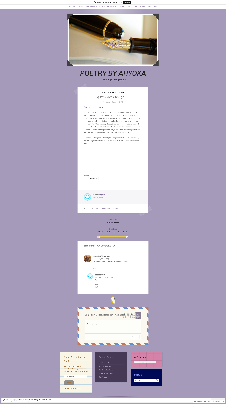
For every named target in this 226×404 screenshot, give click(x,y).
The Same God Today (106, 370)
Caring (97, 208)
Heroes (108, 208)
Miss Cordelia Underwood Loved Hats (113, 230)
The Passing (103, 377)
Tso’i (135, 6)
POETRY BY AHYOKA (113, 73)
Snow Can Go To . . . (105, 363)
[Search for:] (146, 380)
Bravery (91, 208)
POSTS (80, 6)
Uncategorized (118, 92)
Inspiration (106, 92)
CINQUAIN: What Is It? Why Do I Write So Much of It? (101, 6)
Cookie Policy (36, 401)
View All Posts (98, 198)
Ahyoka (102, 195)
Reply (94, 268)
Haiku (129, 6)
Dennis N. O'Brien (99, 256)
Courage (103, 208)
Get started (127, 2)
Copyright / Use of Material (148, 6)
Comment (135, 337)
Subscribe (69, 383)
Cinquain (122, 6)
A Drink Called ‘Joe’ (105, 366)
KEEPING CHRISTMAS (106, 373)
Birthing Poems (113, 221)
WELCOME (72, 6)
